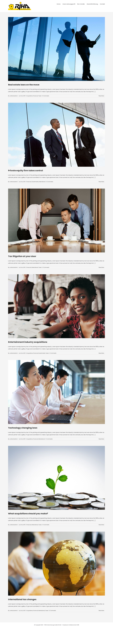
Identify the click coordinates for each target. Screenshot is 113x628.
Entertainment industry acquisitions (27, 342)
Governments (35, 181)
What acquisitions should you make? (28, 513)
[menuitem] (60, 4)
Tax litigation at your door (22, 256)
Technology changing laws (22, 427)
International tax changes (22, 599)
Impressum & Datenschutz (69, 625)
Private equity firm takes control (25, 170)
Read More (101, 96)
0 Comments (45, 96)
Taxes (39, 96)
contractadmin (13, 96)
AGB (78, 625)
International (42, 181)
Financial (35, 96)
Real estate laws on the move (23, 84)
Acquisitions (29, 96)
